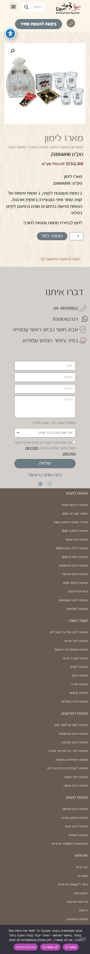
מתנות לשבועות (77, 609)
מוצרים (83, 876)
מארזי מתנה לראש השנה (71, 522)
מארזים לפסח (78, 591)
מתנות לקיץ (80, 675)
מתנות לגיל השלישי (74, 701)
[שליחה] (26, 7)
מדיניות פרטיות (77, 902)
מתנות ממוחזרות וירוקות (71, 649)
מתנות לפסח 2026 (75, 583)
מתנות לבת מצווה (75, 785)
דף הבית (82, 867)
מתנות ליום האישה (75, 574)
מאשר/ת (70, 947)
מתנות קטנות (78, 693)
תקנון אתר (81, 893)
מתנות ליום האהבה (75, 742)
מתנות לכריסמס (77, 539)
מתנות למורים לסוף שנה (71, 725)
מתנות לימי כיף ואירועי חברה (68, 751)
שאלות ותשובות (77, 919)
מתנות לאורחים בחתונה (72, 759)
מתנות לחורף (59, 147)
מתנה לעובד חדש (75, 658)
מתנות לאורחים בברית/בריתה (67, 768)
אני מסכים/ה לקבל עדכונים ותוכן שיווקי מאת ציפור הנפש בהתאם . (45, 448)
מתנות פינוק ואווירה (74, 818)
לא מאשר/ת (50, 947)
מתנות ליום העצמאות (73, 600)
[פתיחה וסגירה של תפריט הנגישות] (10, 33)
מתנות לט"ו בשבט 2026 (72, 548)
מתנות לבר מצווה (76, 777)
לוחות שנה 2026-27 (75, 513)
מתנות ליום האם (76, 826)
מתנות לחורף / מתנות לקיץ (28, 147)
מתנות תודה (79, 684)
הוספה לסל (52, 236)
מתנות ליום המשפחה (73, 565)
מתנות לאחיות (78, 835)
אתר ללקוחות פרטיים (73, 884)
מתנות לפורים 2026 (75, 557)
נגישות (83, 910)
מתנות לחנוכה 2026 (75, 531)
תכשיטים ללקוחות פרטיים (70, 843)
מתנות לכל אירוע (76, 641)
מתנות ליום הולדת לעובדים (69, 632)
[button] (13, 6)
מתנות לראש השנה (75, 505)
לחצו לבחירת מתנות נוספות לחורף (53, 223)
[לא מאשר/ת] (83, 939)
